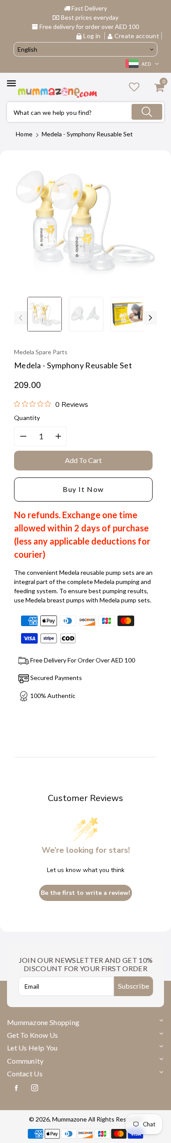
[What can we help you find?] (147, 112)
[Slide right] (150, 317)
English (27, 49)
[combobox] (85, 112)
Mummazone (69, 1119)
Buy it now (83, 489)
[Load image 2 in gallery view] (86, 314)
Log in (92, 35)
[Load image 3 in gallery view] (127, 314)
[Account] (134, 86)
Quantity (27, 417)
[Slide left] (20, 317)
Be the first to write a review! (85, 893)
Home (24, 134)
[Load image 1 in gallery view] (44, 314)
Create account (136, 35)
